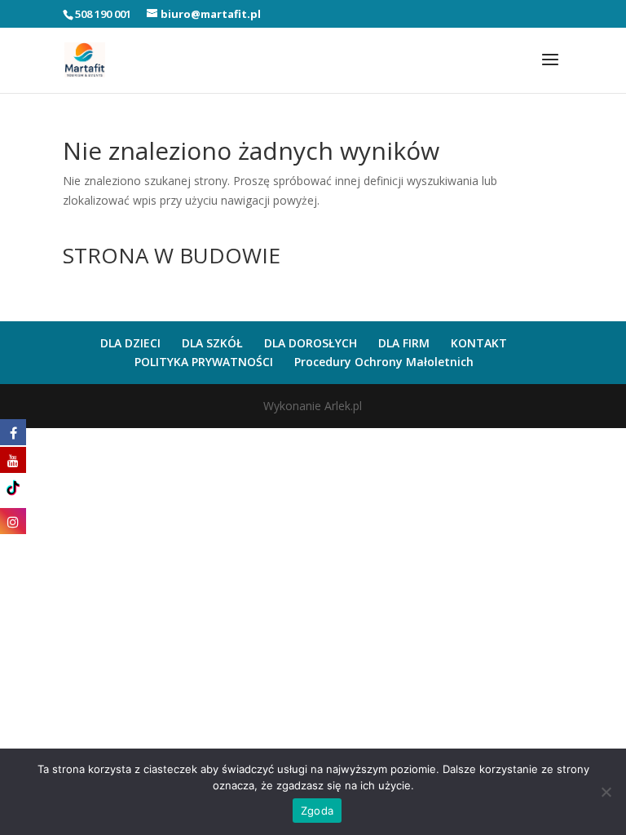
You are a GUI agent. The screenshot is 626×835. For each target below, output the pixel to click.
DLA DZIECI (130, 343)
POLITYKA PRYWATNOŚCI (203, 361)
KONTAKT (479, 343)
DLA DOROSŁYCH (310, 343)
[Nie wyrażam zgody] (605, 792)
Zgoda (317, 810)
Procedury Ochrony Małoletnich (384, 361)
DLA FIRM (404, 343)
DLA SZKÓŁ (212, 343)
